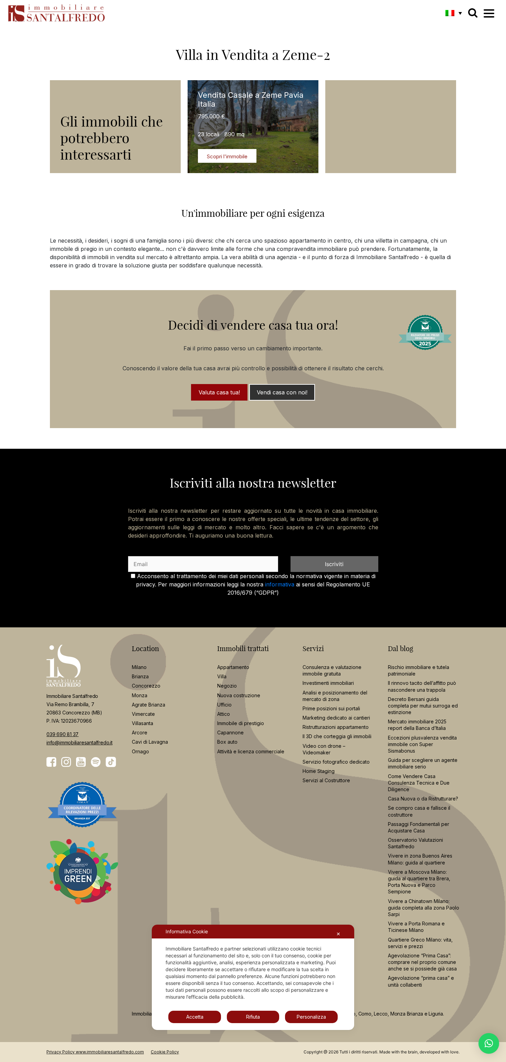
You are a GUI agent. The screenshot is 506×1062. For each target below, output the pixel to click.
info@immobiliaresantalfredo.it (79, 742)
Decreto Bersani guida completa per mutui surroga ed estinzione (423, 705)
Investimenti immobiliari (328, 683)
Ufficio (224, 705)
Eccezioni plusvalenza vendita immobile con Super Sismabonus (422, 744)
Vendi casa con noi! (282, 392)
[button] (453, 13)
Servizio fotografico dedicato (336, 762)
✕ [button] (338, 934)
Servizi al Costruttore (326, 780)
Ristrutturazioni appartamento (336, 727)
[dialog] (253, 977)
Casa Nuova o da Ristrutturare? (423, 798)
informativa (279, 584)
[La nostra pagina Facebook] (51, 762)
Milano (139, 667)
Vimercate (143, 714)
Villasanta (142, 723)
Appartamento (233, 667)
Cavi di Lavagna (150, 742)
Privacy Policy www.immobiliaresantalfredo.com (95, 1051)
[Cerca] (472, 12)
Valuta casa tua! (219, 392)
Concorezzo (146, 686)
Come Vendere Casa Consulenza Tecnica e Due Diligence (419, 782)
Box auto (227, 742)
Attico (223, 714)
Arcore (139, 732)
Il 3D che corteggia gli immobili (337, 736)
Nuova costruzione (238, 695)
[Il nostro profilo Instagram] (66, 762)
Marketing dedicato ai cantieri (336, 718)
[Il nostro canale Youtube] (81, 762)
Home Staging (319, 771)
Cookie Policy (165, 1051)
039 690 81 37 (62, 734)
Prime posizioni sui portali (331, 708)
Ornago (140, 751)
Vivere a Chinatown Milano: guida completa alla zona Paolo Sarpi (423, 907)
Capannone (230, 732)
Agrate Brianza (148, 705)
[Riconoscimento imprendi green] (82, 876)
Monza (139, 695)
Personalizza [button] (311, 1017)
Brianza (140, 676)
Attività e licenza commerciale (250, 751)
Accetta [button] (194, 1017)
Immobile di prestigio (240, 723)
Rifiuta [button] (253, 1017)
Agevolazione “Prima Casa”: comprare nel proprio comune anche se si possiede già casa (422, 962)
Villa (221, 676)
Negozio (227, 686)
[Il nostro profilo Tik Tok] (111, 762)
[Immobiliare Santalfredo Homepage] (56, 12)
